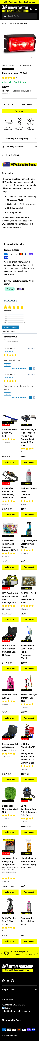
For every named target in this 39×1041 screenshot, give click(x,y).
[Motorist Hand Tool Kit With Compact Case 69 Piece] (10, 633)
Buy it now (19, 111)
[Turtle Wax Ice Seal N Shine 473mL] (10, 906)
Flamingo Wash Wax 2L (9, 696)
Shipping (16, 91)
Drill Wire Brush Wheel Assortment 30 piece (29, 598)
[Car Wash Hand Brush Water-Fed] (10, 418)
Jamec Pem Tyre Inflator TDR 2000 (29, 698)
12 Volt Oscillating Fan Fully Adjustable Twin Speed (29, 810)
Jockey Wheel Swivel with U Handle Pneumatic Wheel (27, 651)
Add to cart (27, 104)
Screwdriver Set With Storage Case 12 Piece (10, 747)
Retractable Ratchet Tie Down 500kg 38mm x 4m (8, 493)
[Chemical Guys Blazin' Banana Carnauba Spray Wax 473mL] (29, 846)
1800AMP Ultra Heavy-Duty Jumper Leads (9, 861)
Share (7, 365)
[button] (31, 8)
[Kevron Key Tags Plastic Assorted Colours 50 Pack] (10, 529)
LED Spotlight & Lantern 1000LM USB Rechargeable (10, 598)
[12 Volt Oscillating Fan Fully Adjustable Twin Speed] (29, 794)
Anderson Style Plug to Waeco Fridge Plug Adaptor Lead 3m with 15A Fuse (28, 437)
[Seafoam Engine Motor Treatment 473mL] (29, 476)
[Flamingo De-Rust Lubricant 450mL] (29, 906)
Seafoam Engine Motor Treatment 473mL (29, 493)
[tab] (8, 173)
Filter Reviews (10, 337)
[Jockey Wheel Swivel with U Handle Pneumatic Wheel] (29, 633)
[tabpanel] (19, 205)
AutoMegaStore (8, 65)
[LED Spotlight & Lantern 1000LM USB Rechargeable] (10, 581)
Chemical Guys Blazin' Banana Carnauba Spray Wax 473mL (28, 863)
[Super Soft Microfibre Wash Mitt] (10, 794)
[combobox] (19, 16)
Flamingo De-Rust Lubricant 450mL (28, 921)
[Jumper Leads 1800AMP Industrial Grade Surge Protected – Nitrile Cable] (10, 846)
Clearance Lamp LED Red (18, 23)
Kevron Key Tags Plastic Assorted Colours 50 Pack (10, 545)
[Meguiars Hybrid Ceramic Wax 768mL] (29, 529)
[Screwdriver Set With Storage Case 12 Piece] (10, 732)
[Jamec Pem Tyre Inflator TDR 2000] (29, 683)
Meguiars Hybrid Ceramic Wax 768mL (29, 544)
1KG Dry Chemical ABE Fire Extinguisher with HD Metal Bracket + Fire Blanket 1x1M (28, 753)
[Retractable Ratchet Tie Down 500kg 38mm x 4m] (10, 476)
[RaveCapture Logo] (10, 301)
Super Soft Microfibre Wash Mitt (10, 809)
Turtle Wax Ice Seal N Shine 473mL (9, 921)
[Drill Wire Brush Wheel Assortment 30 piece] (29, 581)
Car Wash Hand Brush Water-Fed (9, 433)
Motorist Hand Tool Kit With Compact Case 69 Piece (9, 650)
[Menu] (35, 8)
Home (4, 23)
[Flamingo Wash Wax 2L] (10, 683)
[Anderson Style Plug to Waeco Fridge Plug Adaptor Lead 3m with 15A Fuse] (29, 418)
